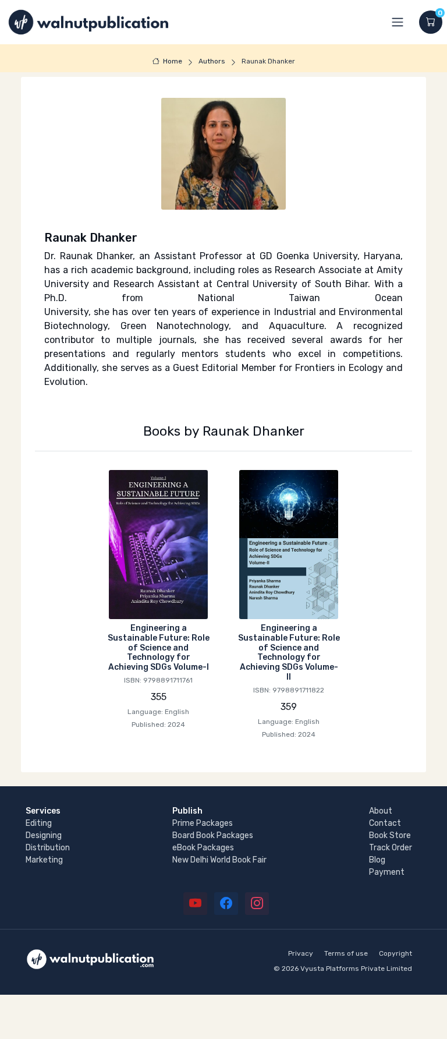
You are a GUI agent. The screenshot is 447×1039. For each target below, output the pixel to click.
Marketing (44, 860)
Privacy (300, 953)
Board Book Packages (212, 835)
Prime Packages (202, 823)
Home (172, 61)
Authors (211, 61)
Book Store (390, 835)
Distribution (48, 848)
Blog (377, 860)
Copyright (395, 953)
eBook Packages (203, 848)
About (380, 811)
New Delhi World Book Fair (219, 860)
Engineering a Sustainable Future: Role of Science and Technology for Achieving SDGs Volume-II (289, 652)
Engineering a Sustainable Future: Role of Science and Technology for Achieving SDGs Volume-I (159, 647)
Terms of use (346, 953)
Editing (39, 823)
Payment (387, 872)
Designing (44, 835)
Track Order (390, 848)
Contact (385, 823)
